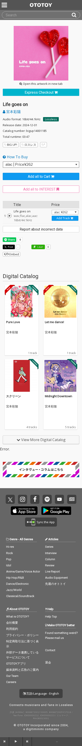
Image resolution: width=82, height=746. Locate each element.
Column (50, 559)
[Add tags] (43, 144)
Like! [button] (40, 247)
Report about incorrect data (41, 229)
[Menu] (5, 5)
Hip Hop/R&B (15, 577)
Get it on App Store (24, 510)
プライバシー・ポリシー (22, 635)
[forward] (27, 741)
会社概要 (12, 622)
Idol (8, 565)
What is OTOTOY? (17, 616)
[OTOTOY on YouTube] (59, 499)
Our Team (12, 676)
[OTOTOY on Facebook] (34, 499)
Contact (50, 650)
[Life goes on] (9, 215)
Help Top (51, 616)
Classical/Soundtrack (20, 596)
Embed (14, 254)
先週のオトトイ (55, 583)
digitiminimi (35, 729)
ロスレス (30, 145)
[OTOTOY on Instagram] (22, 499)
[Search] (76, 15)
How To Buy (17, 156)
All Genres (26, 539)
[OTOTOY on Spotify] (47, 499)
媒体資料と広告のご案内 (22, 669)
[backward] (4, 741)
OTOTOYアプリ (16, 663)
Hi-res (10, 546)
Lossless (51, 119)
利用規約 (12, 628)
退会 (48, 662)
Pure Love (13, 322)
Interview (51, 553)
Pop (8, 559)
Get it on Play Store (56, 510)
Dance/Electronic (17, 583)
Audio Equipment (56, 577)
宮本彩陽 (13, 111)
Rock (9, 553)
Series (49, 546)
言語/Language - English (42, 693)
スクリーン (13, 396)
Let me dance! (54, 322)
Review (49, 565)
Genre (13, 539)
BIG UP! (12, 145)
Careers (11, 682)
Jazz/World (14, 590)
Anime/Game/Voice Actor (23, 571)
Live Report (52, 571)
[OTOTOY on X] (10, 499)
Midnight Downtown (58, 396)
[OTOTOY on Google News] (71, 499)
